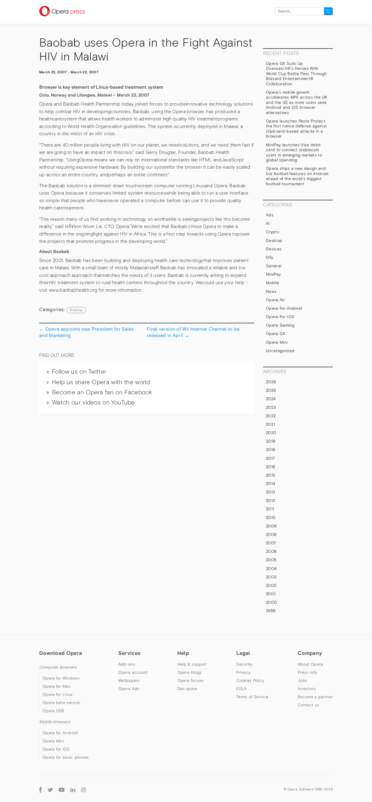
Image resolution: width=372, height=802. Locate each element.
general (273, 265)
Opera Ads (129, 688)
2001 (271, 593)
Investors (307, 688)
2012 (270, 500)
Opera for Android (284, 308)
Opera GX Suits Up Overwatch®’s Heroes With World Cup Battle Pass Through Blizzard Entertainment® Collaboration (296, 73)
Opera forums (190, 680)
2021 (270, 424)
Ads (269, 215)
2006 (271, 551)
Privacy (243, 672)
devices (273, 249)
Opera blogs (189, 672)
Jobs (302, 680)
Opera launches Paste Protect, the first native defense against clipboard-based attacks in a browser (296, 129)
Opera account (133, 672)
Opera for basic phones (65, 757)
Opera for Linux (57, 694)
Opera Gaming (280, 325)
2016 (270, 466)
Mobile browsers (54, 721)
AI (268, 223)
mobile (272, 282)
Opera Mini (276, 342)
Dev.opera (187, 688)
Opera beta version (61, 702)
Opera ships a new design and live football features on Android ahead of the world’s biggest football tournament (297, 176)
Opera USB (53, 710)
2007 (271, 543)
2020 (271, 432)
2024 (271, 398)
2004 (271, 568)
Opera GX (275, 333)
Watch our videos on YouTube (93, 402)
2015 (270, 475)
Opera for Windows (61, 678)
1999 (271, 610)
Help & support (192, 664)
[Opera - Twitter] (50, 789)
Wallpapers (129, 680)
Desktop (76, 310)
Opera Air (275, 299)
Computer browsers (58, 667)
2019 (270, 441)
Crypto (272, 231)
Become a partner (315, 696)
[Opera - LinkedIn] (72, 789)
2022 (271, 416)
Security (244, 664)
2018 (270, 449)
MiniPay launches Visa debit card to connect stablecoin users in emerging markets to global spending (294, 152)
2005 (271, 559)
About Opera (310, 664)
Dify (269, 257)
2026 (271, 381)
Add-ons (126, 664)
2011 (270, 509)
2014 (270, 483)
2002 (271, 585)
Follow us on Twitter (79, 371)
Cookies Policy (250, 680)
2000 (271, 602)
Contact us (308, 705)
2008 (271, 534)
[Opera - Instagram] (83, 789)
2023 (271, 407)
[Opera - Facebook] (40, 789)
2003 (271, 577)
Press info (307, 672)
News (271, 291)
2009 (271, 526)
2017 (270, 458)
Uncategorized (280, 350)
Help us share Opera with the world (101, 382)
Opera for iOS (280, 316)
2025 (271, 390)
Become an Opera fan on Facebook (102, 392)
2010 (271, 517)
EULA (241, 688)
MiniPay (273, 274)
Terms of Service (252, 696)
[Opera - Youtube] (61, 789)
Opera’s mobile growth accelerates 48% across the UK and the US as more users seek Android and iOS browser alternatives (296, 102)
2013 (270, 492)
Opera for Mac (56, 686)
